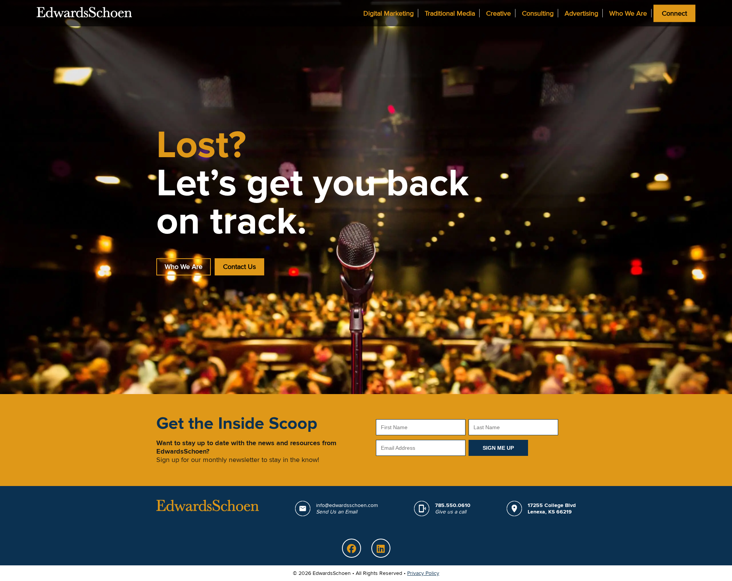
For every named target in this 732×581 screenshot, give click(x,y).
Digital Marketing (388, 13)
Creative (498, 13)
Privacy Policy (423, 573)
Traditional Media (450, 13)
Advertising (581, 13)
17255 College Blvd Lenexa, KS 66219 (552, 508)
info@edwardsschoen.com (347, 508)
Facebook (351, 548)
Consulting (538, 13)
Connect (674, 13)
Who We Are (628, 13)
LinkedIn (380, 548)
